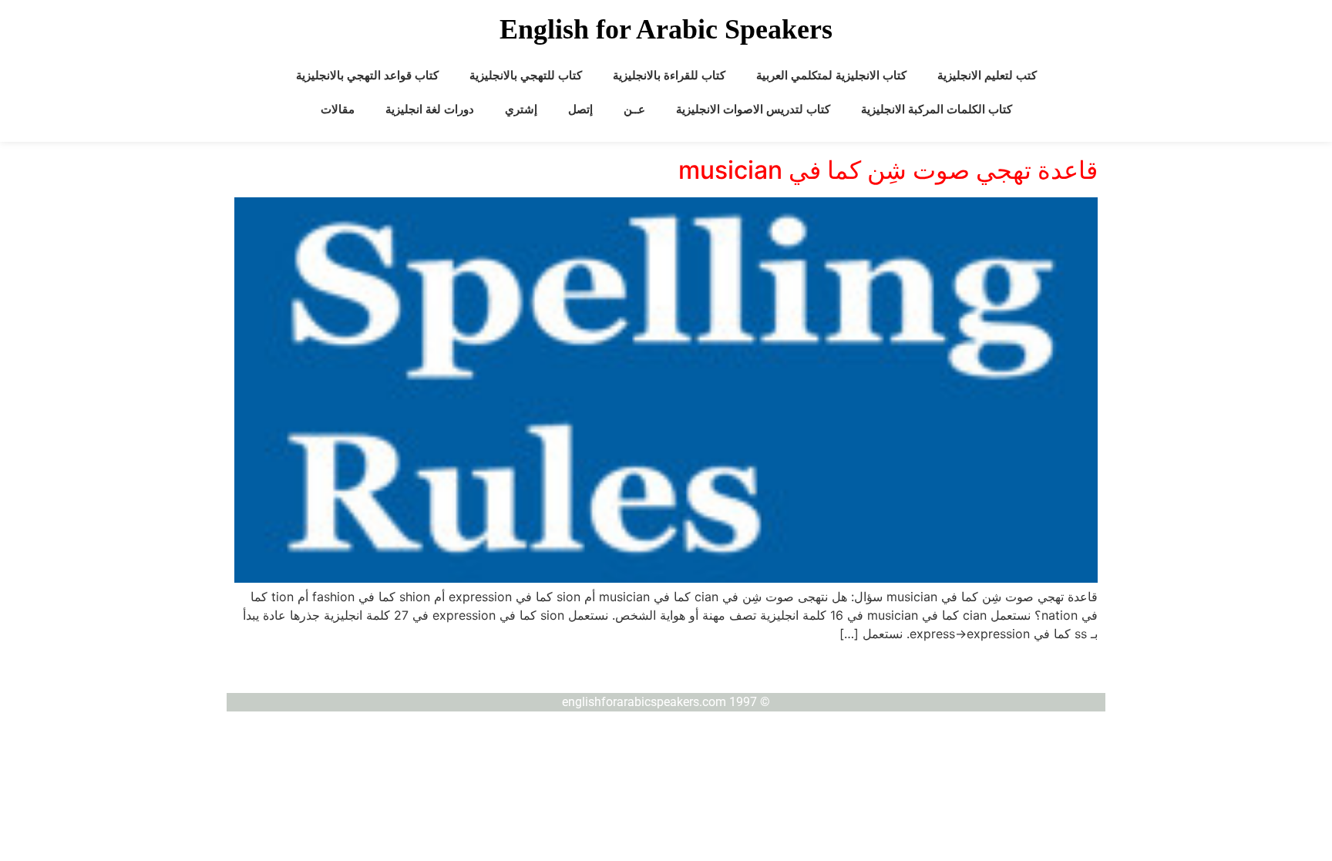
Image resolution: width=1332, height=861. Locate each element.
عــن (634, 109)
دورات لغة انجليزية (429, 109)
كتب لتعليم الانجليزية (987, 75)
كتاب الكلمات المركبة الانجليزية (936, 109)
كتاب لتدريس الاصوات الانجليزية (753, 109)
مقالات (338, 109)
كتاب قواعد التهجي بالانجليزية (367, 75)
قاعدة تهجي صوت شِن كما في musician (888, 170)
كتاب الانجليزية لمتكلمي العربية (831, 75)
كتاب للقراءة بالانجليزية (669, 75)
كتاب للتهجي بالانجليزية (525, 75)
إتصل (580, 109)
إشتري (521, 109)
